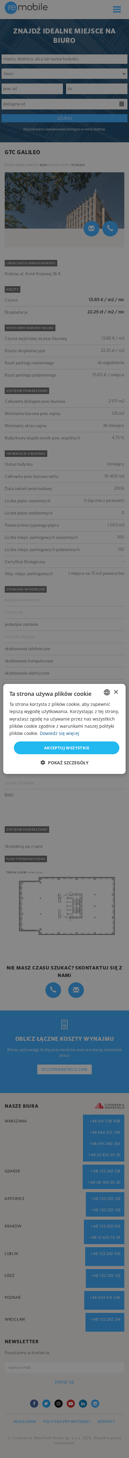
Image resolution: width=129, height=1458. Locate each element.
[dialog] (64, 729)
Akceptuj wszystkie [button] (66, 748)
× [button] (115, 692)
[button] (64, 762)
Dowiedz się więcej (59, 733)
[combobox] (107, 692)
